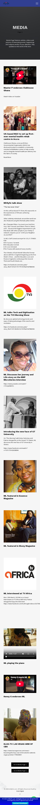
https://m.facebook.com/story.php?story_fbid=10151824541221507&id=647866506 (19, 328)
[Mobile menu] (37, 3)
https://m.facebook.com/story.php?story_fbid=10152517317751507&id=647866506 (19, 266)
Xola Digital (20, 791)
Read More (7, 157)
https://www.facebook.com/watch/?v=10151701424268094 (16, 449)
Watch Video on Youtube (12, 96)
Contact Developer (20, 803)
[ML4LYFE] (6, 3)
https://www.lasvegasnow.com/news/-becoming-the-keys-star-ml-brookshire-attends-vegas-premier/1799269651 (20, 753)
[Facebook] (20, 794)
